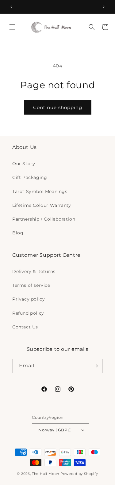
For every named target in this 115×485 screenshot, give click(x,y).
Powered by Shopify (79, 474)
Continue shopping (57, 107)
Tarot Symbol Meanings (39, 191)
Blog (17, 233)
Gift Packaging (29, 177)
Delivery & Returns (34, 271)
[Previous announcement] (11, 6)
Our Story (23, 163)
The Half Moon (45, 474)
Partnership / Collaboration (43, 219)
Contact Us (25, 327)
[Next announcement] (103, 6)
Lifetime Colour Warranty (41, 205)
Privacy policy (28, 299)
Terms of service (31, 285)
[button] (12, 27)
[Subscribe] (95, 366)
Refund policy (28, 313)
